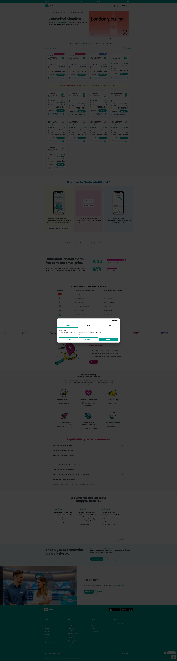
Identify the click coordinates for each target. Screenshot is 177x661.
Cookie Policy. (76, 334)
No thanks (68, 339)
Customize (87, 339)
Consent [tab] (68, 325)
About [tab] (109, 325)
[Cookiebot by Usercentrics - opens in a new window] (112, 321)
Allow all (108, 339)
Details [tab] (88, 325)
